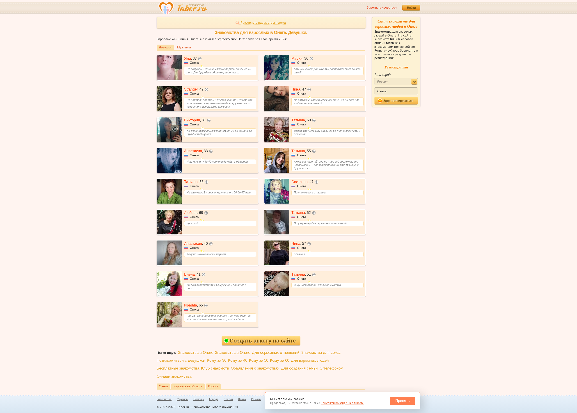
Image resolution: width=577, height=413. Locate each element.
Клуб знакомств (215, 368)
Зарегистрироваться (382, 7)
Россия (213, 386)
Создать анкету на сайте (263, 341)
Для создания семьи (299, 368)
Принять (402, 401)
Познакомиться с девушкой (181, 360)
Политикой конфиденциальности (342, 403)
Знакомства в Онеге (195, 352)
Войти (411, 7)
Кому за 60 (279, 360)
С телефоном (331, 368)
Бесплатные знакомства (178, 368)
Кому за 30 (216, 360)
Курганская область (188, 386)
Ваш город (382, 74)
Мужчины (184, 47)
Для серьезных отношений (276, 352)
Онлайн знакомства (174, 376)
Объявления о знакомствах (255, 368)
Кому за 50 (258, 360)
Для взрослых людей (310, 360)
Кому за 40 (237, 360)
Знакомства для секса (320, 352)
